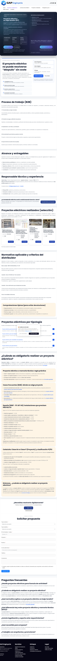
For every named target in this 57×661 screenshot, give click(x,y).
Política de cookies (48, 649)
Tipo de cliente (4, 522)
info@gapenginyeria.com (14, 186)
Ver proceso (47, 75)
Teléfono (3, 553)
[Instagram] (55, 3)
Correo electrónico (5, 547)
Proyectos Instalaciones (12, 7)
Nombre (3, 542)
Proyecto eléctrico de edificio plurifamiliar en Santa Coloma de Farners (8, 231)
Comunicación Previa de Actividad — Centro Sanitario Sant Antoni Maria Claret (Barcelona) (21, 232)
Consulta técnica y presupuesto (48, 202)
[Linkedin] (53, 3)
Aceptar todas (34, 333)
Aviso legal (47, 646)
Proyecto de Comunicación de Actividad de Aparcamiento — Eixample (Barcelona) (34, 230)
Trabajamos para (45, 7)
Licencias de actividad (24, 7)
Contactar (5, 571)
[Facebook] (52, 3)
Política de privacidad (49, 648)
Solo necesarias (23, 333)
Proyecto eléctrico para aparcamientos (9, 345)
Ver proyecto (11, 241)
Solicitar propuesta (8, 47)
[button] (17, 7)
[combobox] (28, 524)
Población (3, 537)
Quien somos (6, 9)
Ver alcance (16, 47)
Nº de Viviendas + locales (6, 532)
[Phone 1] (50, 3)
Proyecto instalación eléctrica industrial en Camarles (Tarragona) (48, 231)
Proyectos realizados (36, 7)
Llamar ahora (29, 508)
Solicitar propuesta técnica (46, 47)
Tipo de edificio (4, 527)
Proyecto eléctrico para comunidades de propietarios (12, 339)
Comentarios (4, 558)
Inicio (4, 7)
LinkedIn (21, 186)
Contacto (12, 9)
